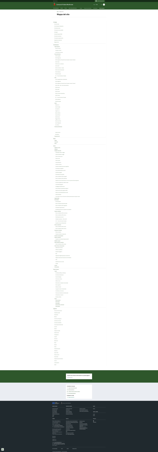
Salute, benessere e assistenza (83, 409)
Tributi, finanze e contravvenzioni (83, 411)
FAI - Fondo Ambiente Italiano (70, 434)
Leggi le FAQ (81, 425)
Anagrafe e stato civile (69, 408)
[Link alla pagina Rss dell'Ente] (93, 420)
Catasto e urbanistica (69, 411)
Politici (53, 415)
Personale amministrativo (55, 413)
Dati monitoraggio (54, 448)
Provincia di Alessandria (69, 425)
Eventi (94, 415)
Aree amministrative (55, 408)
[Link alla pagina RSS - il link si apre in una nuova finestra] (96, 4)
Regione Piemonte (68, 423)
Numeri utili (53, 437)
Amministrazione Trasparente (83, 424)
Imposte (81, 8)
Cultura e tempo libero (69, 412)
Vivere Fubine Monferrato (73, 8)
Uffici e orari (54, 436)
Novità (62, 8)
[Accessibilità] (2, 449)
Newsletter (94, 422)
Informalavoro (68, 428)
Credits (68, 448)
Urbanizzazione (95, 8)
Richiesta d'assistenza (82, 428)
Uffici (53, 416)
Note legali (80, 422)
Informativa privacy (82, 421)
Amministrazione (56, 8)
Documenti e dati (54, 409)
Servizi (66, 8)
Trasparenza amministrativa (87, 8)
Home (58, 11)
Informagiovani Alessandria (69, 427)
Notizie (94, 408)
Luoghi (94, 414)
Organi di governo (54, 412)
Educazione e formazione (69, 413)
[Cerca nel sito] (103, 5)
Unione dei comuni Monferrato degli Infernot (72, 422)
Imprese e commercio (82, 408)
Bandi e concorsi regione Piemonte (70, 430)
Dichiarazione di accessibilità (70, 432)
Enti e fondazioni (54, 411)
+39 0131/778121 (57, 424)
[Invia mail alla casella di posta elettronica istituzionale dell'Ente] (58, 425)
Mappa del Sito (74, 448)
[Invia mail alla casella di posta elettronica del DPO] (58, 442)
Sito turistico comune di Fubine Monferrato (72, 421)
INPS (66, 431)
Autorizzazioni (68, 409)
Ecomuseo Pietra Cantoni (69, 426)
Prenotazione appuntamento (83, 427)
